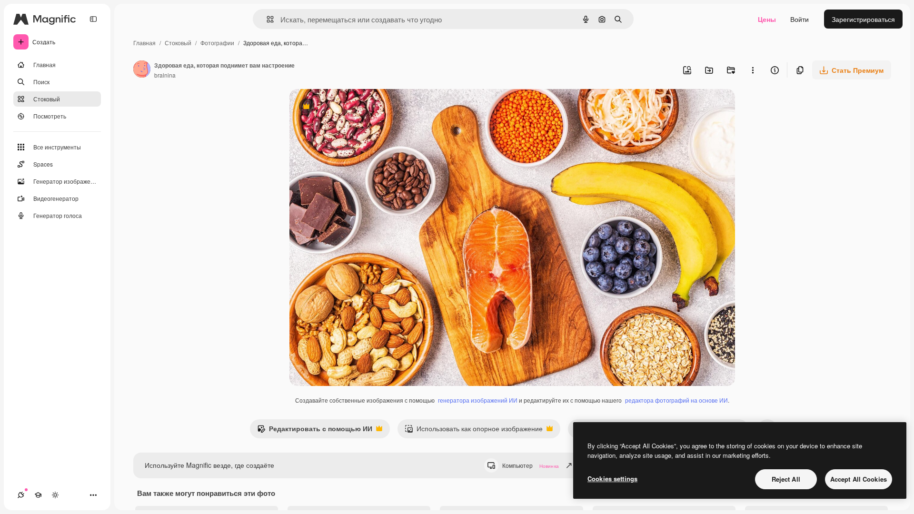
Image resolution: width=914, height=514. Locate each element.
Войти (799, 19)
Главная (144, 43)
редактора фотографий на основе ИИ (676, 400)
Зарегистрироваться (863, 19)
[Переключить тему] (55, 495)
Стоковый (178, 43)
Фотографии (217, 43)
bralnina (165, 75)
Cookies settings (612, 478)
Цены (767, 19)
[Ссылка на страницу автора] (141, 69)
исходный (353, 107)
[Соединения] (21, 495)
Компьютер (530, 465)
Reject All (786, 479)
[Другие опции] (752, 69)
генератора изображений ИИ (477, 400)
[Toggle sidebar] (93, 19)
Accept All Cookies (858, 479)
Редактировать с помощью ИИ (314, 431)
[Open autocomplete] (266, 19)
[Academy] (38, 495)
